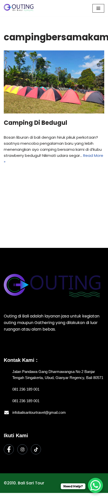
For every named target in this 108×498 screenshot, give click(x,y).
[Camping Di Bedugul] (54, 81)
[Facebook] (9, 449)
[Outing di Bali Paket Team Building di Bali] (19, 8)
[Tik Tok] (36, 449)
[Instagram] (22, 449)
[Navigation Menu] (98, 8)
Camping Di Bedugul (35, 123)
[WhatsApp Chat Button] (95, 485)
